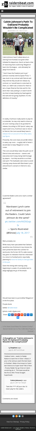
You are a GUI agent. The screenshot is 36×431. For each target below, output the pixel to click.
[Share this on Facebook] (12, 314)
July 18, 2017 (23, 232)
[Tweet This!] (9, 314)
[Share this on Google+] (15, 314)
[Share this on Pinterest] (18, 314)
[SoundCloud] (16, 416)
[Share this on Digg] (28, 314)
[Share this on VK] (25, 314)
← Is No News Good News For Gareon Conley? (17, 326)
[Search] (22, 416)
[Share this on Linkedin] (31, 314)
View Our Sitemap (13, 422)
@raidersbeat (12, 308)
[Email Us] (19, 416)
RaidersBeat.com (13, 30)
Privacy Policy (24, 422)
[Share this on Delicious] (18, 317)
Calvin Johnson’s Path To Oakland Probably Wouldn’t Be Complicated (18, 24)
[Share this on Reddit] (22, 314)
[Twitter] (13, 416)
